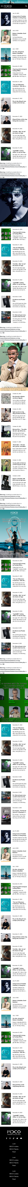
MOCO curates (14, 1146)
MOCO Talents (14, 1149)
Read (14, 1152)
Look (14, 1144)
